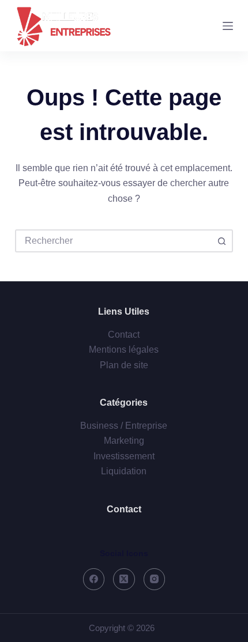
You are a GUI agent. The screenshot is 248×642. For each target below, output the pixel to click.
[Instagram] (155, 579)
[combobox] (113, 240)
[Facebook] (94, 579)
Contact (124, 334)
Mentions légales (124, 349)
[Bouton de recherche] (221, 241)
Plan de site (124, 365)
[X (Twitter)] (124, 579)
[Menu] (228, 26)
